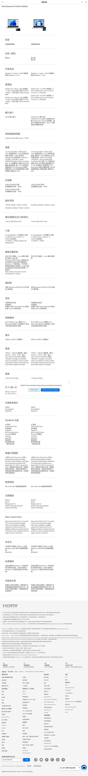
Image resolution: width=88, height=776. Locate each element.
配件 (3, 731)
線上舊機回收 (47, 741)
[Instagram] (35, 760)
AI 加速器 (25, 686)
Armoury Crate (69, 710)
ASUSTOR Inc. (47, 697)
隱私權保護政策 (37, 766)
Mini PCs (4, 725)
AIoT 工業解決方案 (27, 711)
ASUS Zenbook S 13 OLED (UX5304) (15, 6)
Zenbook (21, 672)
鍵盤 (24, 725)
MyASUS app (47, 743)
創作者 (3, 697)
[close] (69, 382)
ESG (66, 677)
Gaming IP (25, 750)
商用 (3, 694)
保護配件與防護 (26, 739)
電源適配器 (25, 742)
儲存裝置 (25, 680)
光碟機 (24, 677)
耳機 (24, 731)
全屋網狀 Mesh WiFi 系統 (29, 699)
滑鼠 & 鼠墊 (25, 728)
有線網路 (25, 705)
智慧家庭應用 (26, 719)
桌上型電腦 (4, 720)
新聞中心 (46, 691)
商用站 (66, 696)
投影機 (3, 714)
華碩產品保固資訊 (48, 727)
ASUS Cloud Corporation (50, 699)
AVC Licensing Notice (70, 707)
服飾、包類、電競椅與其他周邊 (30, 736)
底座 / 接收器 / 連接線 (28, 745)
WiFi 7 (24, 691)
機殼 (3, 745)
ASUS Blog (68, 690)
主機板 (3, 739)
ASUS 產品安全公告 (49, 732)
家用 (3, 692)
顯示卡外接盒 (26, 683)
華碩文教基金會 (48, 707)
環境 (66, 680)
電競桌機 (4, 723)
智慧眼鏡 (4, 734)
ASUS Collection (27, 753)
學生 (3, 700)
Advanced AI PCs (69, 688)
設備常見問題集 (48, 749)
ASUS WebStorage (49, 702)
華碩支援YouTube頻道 (49, 735)
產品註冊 (46, 724)
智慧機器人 (25, 708)
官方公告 (46, 680)
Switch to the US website (50, 390)
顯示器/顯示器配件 (6, 711)
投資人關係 (47, 686)
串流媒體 (25, 734)
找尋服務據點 (47, 721)
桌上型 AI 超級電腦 (27, 714)
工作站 (3, 728)
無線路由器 (25, 697)
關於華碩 (46, 677)
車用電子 (67, 699)
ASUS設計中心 (69, 693)
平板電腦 (4, 683)
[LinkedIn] (57, 760)
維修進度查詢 (47, 718)
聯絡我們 (46, 729)
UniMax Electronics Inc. (50, 705)
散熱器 (3, 748)
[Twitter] (52, 760)
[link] (44, 2)
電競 (3, 703)
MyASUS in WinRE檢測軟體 (51, 746)
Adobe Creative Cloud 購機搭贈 (73, 702)
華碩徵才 (46, 694)
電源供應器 (4, 751)
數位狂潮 (67, 704)
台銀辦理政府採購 (6, 706)
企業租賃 (46, 738)
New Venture (47, 710)
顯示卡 (3, 742)
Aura (66, 712)
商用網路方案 (26, 702)
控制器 (24, 748)
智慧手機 (4, 680)
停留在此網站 (34, 390)
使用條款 (29, 766)
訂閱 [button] (26, 760)
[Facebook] (46, 760)
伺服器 (24, 716)
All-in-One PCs (5, 717)
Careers (46, 713)
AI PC (66, 685)
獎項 (45, 683)
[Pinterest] (63, 760)
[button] (2, 2)
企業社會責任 (47, 689)
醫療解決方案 (5, 686)
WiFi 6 (24, 694)
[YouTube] (41, 760)
